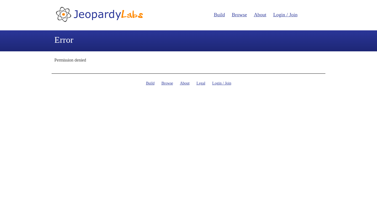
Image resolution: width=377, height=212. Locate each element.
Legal (201, 83)
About (260, 14)
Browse (239, 14)
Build (219, 14)
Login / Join (285, 14)
